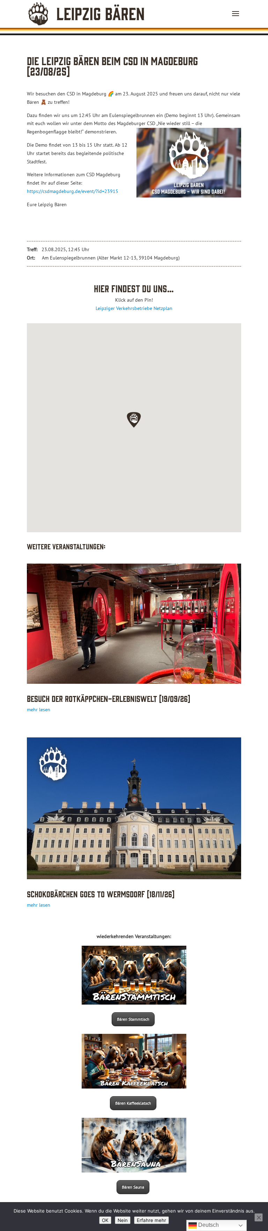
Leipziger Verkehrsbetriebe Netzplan (134, 308)
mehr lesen (38, 709)
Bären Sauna (133, 1187)
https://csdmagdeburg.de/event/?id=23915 (72, 191)
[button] (134, 420)
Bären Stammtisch (133, 1019)
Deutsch (208, 1225)
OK (105, 1220)
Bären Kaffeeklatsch (133, 1103)
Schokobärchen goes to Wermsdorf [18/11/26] (100, 893)
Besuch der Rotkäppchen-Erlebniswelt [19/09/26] (108, 698)
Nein (123, 1220)
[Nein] (258, 1217)
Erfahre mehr (151, 1220)
